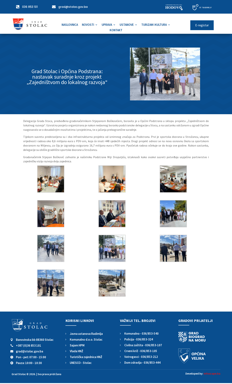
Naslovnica (70, 25)
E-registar (202, 25)
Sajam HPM (77, 345)
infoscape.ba (212, 373)
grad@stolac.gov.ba (29, 351)
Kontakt (116, 30)
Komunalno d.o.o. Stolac (86, 340)
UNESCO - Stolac (81, 363)
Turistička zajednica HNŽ (86, 357)
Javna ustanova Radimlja (86, 334)
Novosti (88, 25)
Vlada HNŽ (76, 351)
